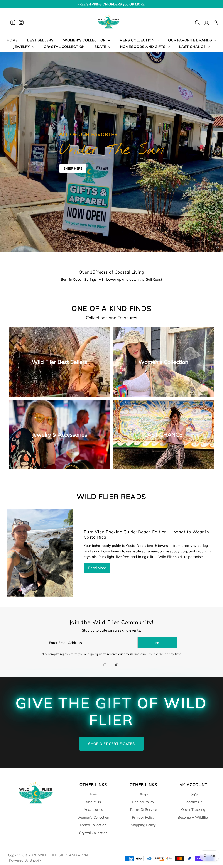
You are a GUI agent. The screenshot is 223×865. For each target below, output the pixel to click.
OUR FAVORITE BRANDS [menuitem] (190, 40)
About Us (93, 802)
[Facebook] (13, 22)
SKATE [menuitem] (101, 46)
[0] (213, 22)
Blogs (143, 794)
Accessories (93, 809)
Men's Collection (93, 825)
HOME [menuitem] (12, 40)
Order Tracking (193, 809)
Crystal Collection (93, 833)
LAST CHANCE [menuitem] (193, 46)
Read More (97, 568)
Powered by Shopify (25, 860)
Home (93, 794)
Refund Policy (143, 802)
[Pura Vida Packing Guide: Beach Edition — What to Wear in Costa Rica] (40, 552)
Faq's (193, 794)
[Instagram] (21, 22)
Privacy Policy (143, 817)
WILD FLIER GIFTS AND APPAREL (65, 855)
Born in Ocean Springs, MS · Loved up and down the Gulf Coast (111, 279)
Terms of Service (143, 809)
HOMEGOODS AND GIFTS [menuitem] (143, 46)
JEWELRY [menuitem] (22, 46)
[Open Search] (198, 22)
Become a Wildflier (193, 817)
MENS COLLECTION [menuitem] (137, 40)
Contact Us (193, 802)
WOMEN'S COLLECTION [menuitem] (85, 40)
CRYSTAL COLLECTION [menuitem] (64, 46)
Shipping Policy (143, 825)
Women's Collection (93, 817)
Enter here (73, 169)
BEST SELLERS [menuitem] (40, 40)
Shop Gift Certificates (111, 744)
